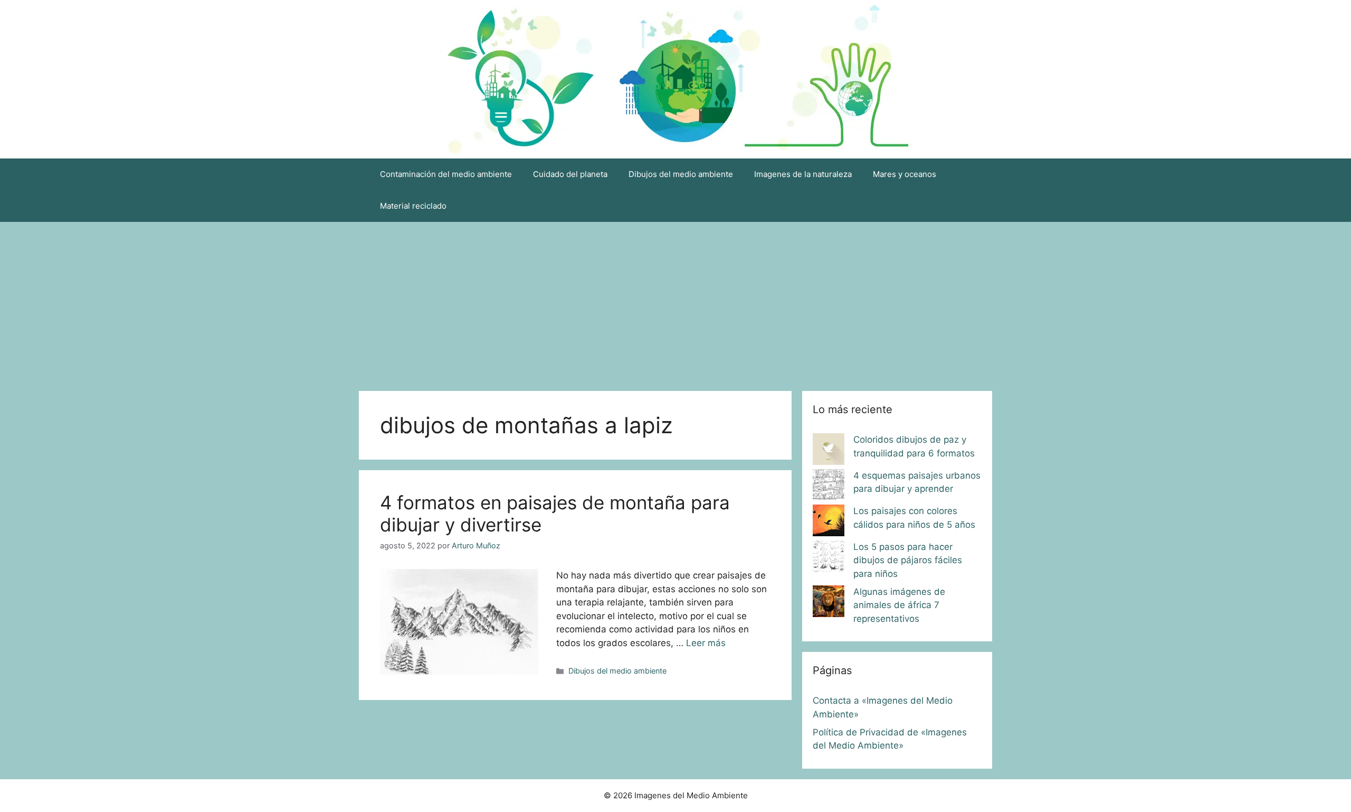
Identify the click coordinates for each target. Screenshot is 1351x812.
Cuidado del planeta (570, 174)
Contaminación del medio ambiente (446, 174)
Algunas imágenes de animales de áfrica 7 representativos (899, 605)
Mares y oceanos (904, 174)
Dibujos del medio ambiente (681, 174)
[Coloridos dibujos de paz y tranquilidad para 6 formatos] (828, 451)
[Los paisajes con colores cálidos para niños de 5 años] (828, 522)
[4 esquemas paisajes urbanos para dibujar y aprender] (828, 487)
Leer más (706, 643)
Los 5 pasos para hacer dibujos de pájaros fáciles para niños (907, 560)
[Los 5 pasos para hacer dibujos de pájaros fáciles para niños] (828, 558)
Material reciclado (413, 206)
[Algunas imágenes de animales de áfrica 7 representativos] (828, 603)
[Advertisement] (675, 301)
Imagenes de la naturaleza (803, 174)
